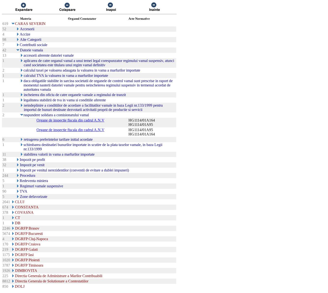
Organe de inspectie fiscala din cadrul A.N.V (70, 120)
